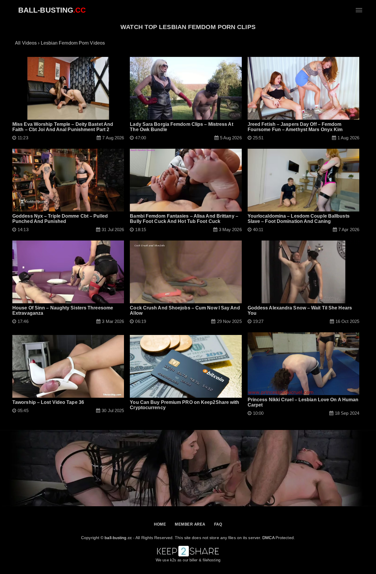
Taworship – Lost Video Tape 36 (48, 402)
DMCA (268, 537)
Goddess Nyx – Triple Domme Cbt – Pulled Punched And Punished (60, 219)
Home (160, 524)
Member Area (190, 524)
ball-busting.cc (118, 537)
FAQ (218, 524)
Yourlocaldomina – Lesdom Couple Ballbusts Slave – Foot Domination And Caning (299, 219)
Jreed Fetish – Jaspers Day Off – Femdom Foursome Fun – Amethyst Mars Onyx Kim (295, 127)
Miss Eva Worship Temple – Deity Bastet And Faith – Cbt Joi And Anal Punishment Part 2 (62, 127)
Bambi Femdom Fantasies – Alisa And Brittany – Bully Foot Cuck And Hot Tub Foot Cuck (184, 219)
